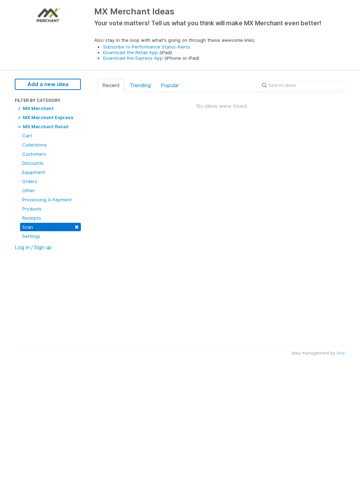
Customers (34, 154)
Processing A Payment (47, 199)
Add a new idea (48, 84)
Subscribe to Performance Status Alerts (146, 47)
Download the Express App (133, 58)
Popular (170, 85)
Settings (31, 236)
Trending (140, 85)
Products (31, 209)
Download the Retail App (130, 52)
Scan (50, 226)
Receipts (31, 218)
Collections (34, 145)
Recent (111, 85)
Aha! (340, 353)
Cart (27, 135)
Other (28, 190)
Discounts (33, 163)
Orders (29, 181)
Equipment (33, 172)
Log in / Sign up (33, 247)
